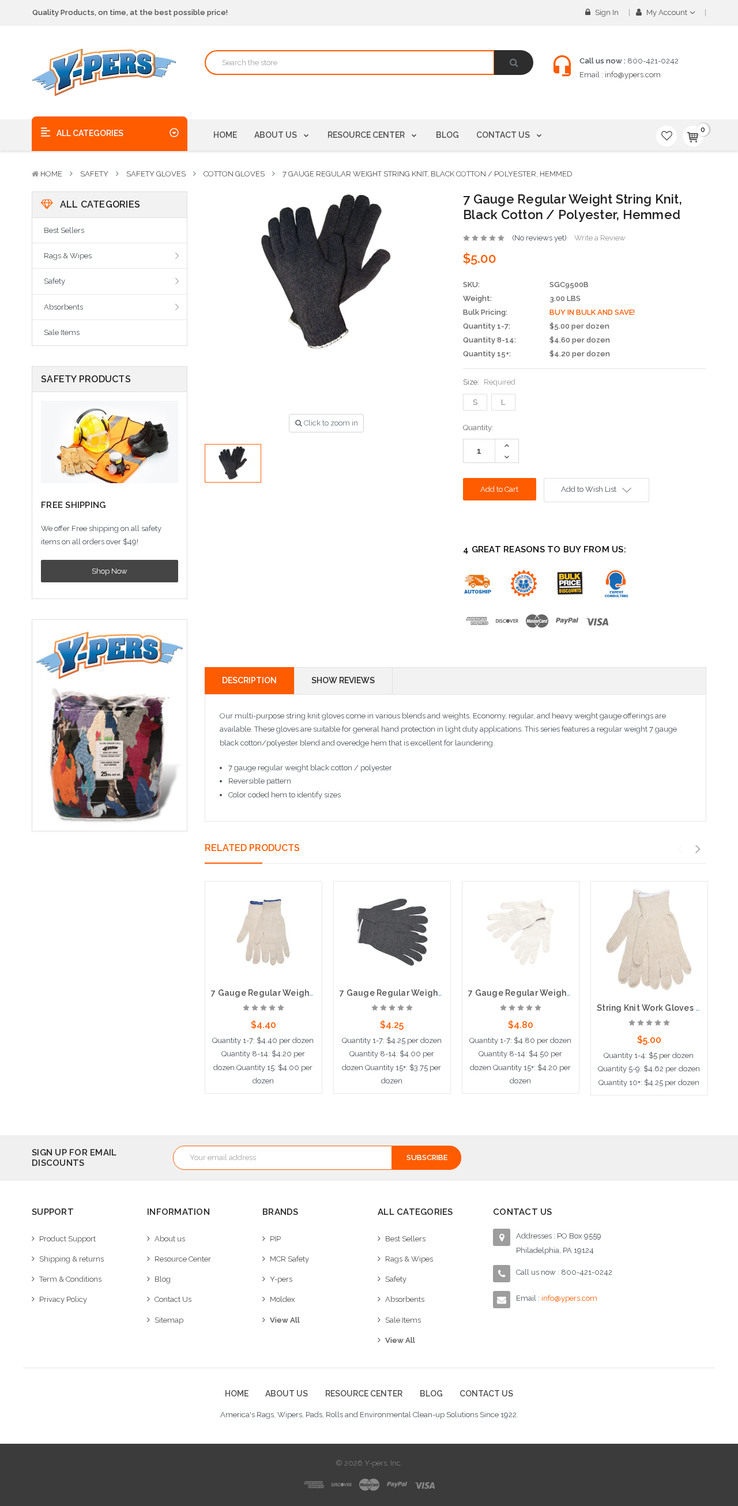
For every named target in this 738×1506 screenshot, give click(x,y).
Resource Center (366, 135)
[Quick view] (263, 912)
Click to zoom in (330, 423)
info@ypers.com (633, 74)
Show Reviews (343, 680)
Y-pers (281, 1279)
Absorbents (63, 307)
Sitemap (169, 1320)
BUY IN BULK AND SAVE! (592, 312)
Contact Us (504, 135)
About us (276, 135)
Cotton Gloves (234, 174)
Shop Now (109, 571)
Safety (94, 174)
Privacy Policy (63, 1299)
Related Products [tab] (252, 847)
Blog (447, 135)
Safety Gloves (156, 174)
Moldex (282, 1299)
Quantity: (478, 427)
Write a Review (600, 238)
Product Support (67, 1238)
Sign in (606, 12)
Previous (680, 849)
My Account (667, 12)
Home (225, 135)
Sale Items (62, 332)
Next (698, 849)
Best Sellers (64, 230)
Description (249, 680)
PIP (275, 1238)
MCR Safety (289, 1259)
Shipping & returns (71, 1259)
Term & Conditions (70, 1279)
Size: (489, 382)
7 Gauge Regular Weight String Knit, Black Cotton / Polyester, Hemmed (428, 174)
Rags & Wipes (68, 255)
